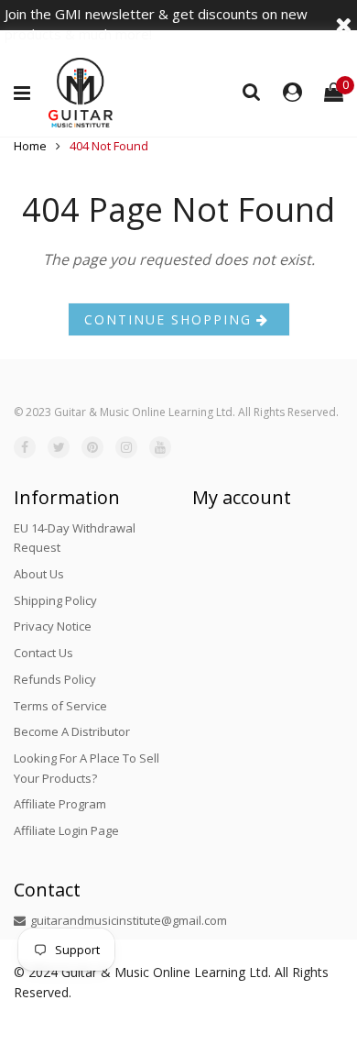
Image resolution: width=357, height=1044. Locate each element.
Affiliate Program (60, 804)
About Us (39, 574)
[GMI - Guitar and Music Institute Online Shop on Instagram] (126, 447)
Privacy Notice (53, 626)
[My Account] (292, 92)
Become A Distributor (72, 731)
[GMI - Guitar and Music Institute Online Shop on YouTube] (160, 447)
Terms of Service (60, 706)
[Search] (252, 91)
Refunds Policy (55, 679)
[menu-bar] (26, 93)
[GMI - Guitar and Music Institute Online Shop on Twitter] (59, 447)
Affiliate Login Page (66, 830)
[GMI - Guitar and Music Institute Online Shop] (80, 92)
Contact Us (43, 652)
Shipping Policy (55, 600)
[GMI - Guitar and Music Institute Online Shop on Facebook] (25, 447)
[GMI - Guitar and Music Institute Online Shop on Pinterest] (92, 447)
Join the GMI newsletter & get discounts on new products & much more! (156, 24)
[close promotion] (343, 24)
